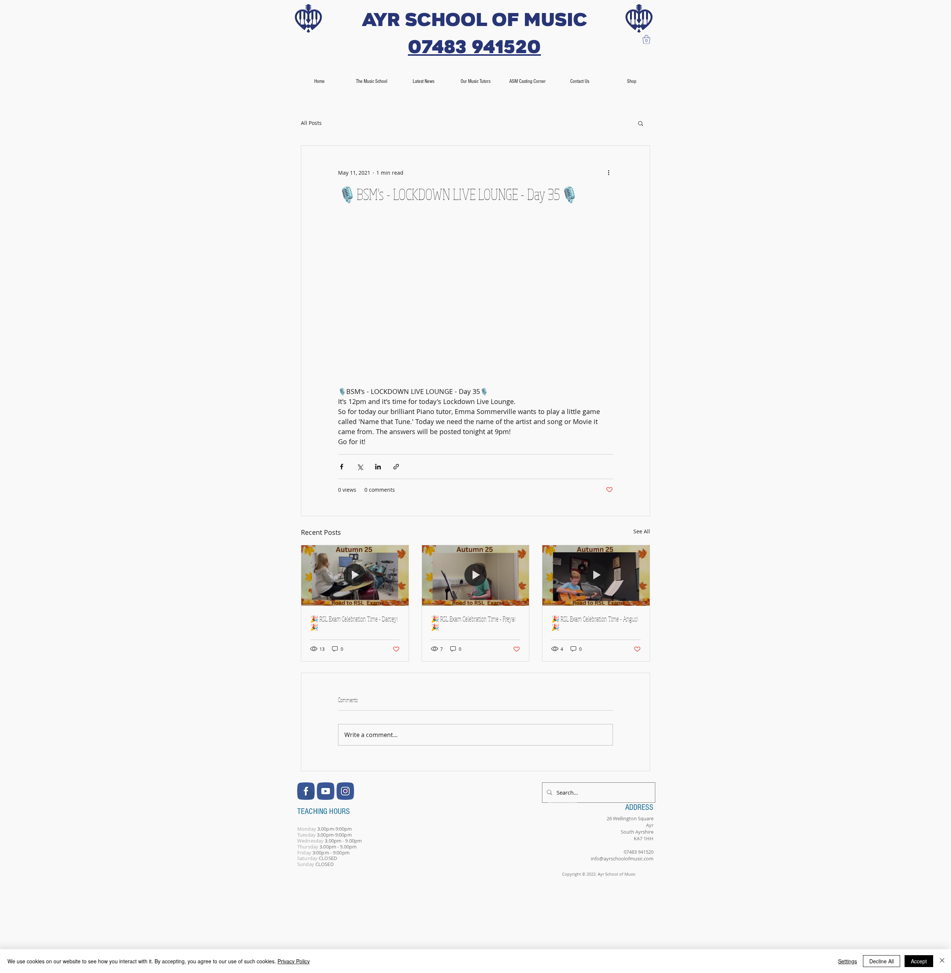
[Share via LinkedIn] (378, 466)
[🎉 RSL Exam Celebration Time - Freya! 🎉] (475, 575)
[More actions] (608, 172)
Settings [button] (847, 961)
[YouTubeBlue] (325, 791)
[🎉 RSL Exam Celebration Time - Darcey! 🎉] (355, 575)
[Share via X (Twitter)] (359, 466)
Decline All (881, 961)
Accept (919, 961)
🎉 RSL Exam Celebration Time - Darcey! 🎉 (354, 623)
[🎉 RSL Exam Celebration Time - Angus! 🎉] (596, 575)
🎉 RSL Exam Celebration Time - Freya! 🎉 (473, 623)
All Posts (311, 122)
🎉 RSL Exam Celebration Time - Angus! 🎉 (594, 623)
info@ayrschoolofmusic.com (622, 858)
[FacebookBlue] (306, 791)
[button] (646, 39)
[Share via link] (396, 466)
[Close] (942, 961)
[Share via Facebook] (341, 466)
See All (641, 531)
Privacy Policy (293, 961)
